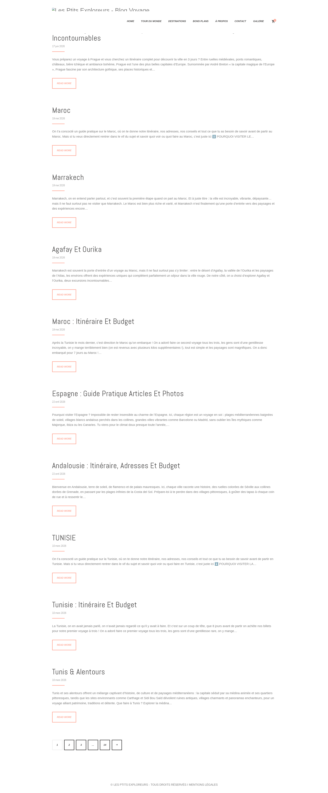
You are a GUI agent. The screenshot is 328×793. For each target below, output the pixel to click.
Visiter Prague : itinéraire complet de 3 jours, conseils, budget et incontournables (151, 34)
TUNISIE (64, 538)
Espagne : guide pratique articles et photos (118, 393)
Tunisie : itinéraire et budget (94, 604)
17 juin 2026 (58, 46)
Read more (64, 83)
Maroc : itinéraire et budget (93, 321)
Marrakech (68, 177)
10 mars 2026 (59, 545)
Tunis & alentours (78, 672)
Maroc (61, 110)
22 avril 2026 (58, 401)
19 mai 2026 (58, 118)
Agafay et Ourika (77, 249)
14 (105, 745)
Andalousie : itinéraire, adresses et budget (116, 465)
